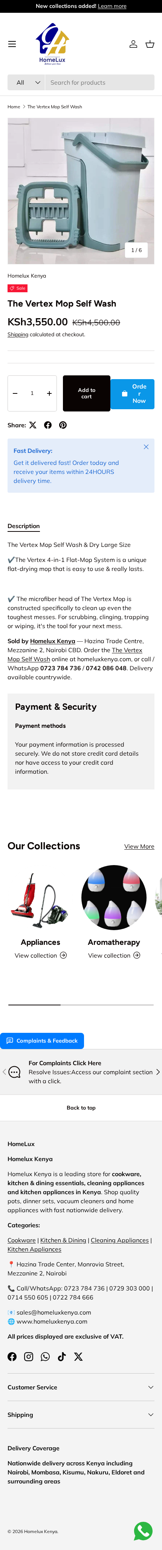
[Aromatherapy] (114, 897)
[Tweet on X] (32, 425)
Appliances (40, 942)
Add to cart (86, 393)
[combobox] (81, 82)
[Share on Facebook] (47, 425)
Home (14, 106)
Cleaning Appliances (120, 1240)
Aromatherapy (114, 942)
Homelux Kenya (27, 275)
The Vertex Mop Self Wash (55, 106)
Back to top (81, 1107)
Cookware (22, 1240)
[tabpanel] (81, 611)
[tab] (24, 526)
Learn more (112, 6)
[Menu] (12, 44)
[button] (150, 44)
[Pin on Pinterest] (62, 425)
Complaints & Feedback (47, 1040)
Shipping (18, 334)
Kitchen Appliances (34, 1249)
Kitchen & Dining (63, 1240)
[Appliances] (40, 897)
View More (139, 846)
